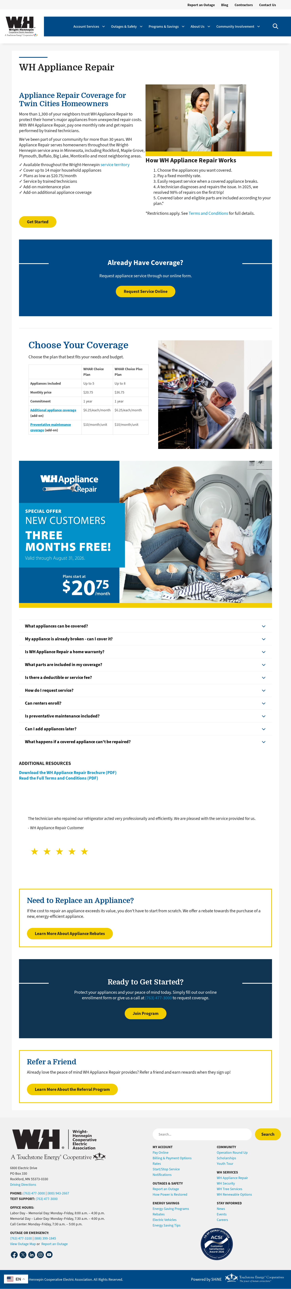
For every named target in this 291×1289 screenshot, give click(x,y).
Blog (224, 5)
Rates (157, 1163)
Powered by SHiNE (206, 1279)
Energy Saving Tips (167, 1225)
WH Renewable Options (234, 1194)
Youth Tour (225, 1163)
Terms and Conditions (208, 213)
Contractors (244, 5)
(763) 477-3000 (158, 997)
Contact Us (267, 5)
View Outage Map (23, 1244)
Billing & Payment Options (172, 1158)
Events (222, 1214)
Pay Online (160, 1152)
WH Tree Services (229, 1189)
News (221, 1209)
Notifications (162, 1175)
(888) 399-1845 (45, 1238)
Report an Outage (201, 5)
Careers (222, 1220)
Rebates (159, 1214)
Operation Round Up (232, 1152)
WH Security (226, 1183)
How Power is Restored (170, 1194)
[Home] (21, 26)
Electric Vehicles (165, 1220)
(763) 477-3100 (21, 1238)
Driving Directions (23, 1184)
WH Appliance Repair (232, 1178)
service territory (115, 164)
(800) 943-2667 (58, 1193)
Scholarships (226, 1158)
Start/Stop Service (166, 1169)
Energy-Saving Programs (171, 1209)
